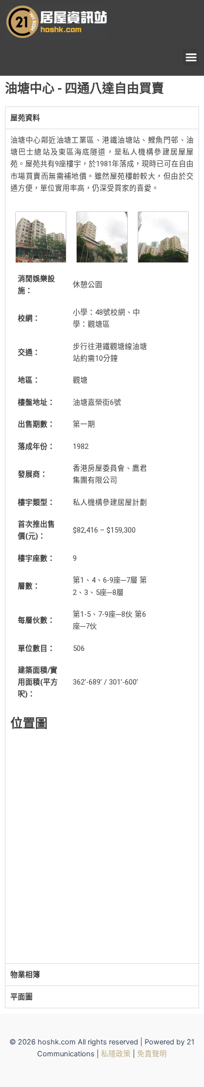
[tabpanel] (102, 546)
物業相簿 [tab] (25, 974)
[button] (191, 57)
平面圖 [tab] (21, 996)
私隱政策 (116, 1053)
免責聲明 (152, 1053)
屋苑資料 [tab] (25, 117)
